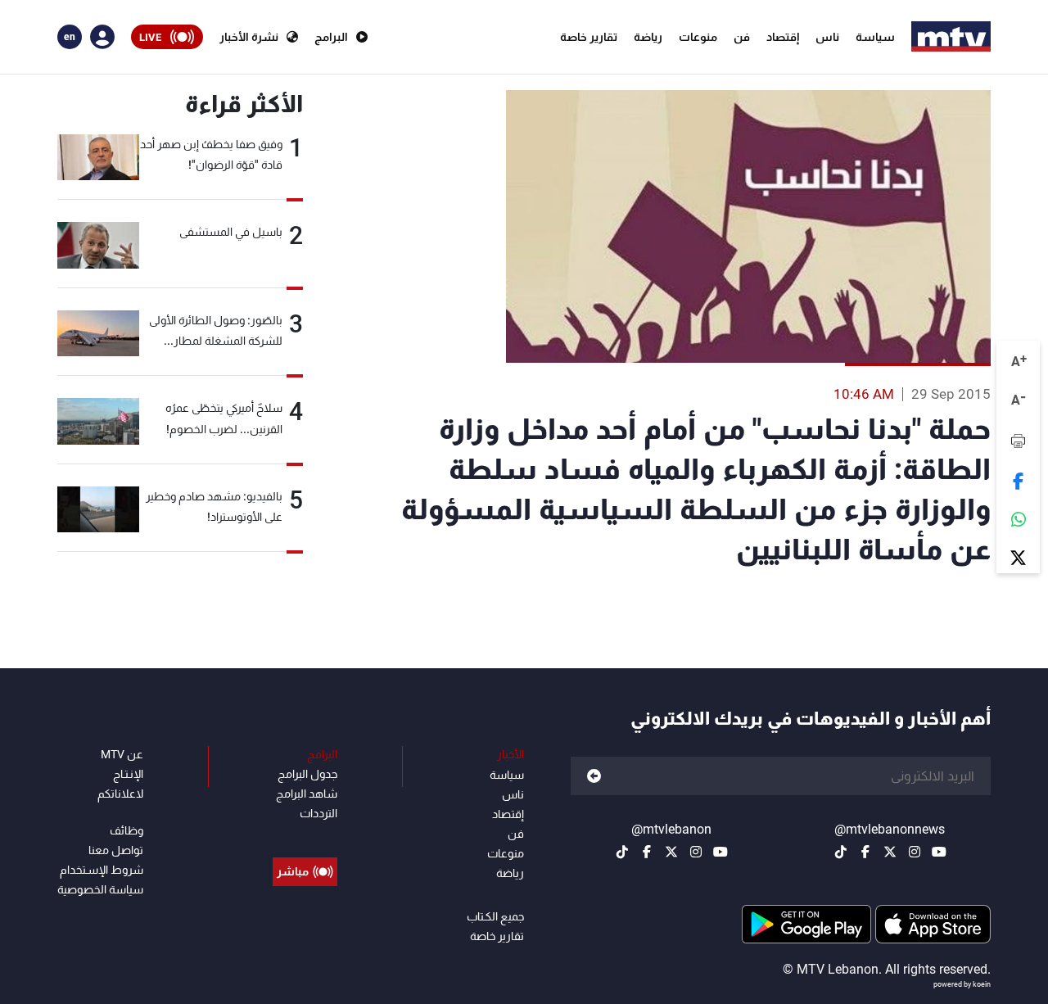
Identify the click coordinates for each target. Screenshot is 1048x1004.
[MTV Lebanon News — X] (890, 851)
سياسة (875, 36)
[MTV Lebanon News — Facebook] (865, 851)
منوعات (698, 36)
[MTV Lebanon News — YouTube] (939, 851)
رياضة (648, 36)
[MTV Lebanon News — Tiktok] (841, 851)
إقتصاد (782, 36)
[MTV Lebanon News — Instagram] (914, 851)
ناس (827, 36)
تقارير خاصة (588, 36)
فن (742, 36)
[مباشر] (305, 834)
